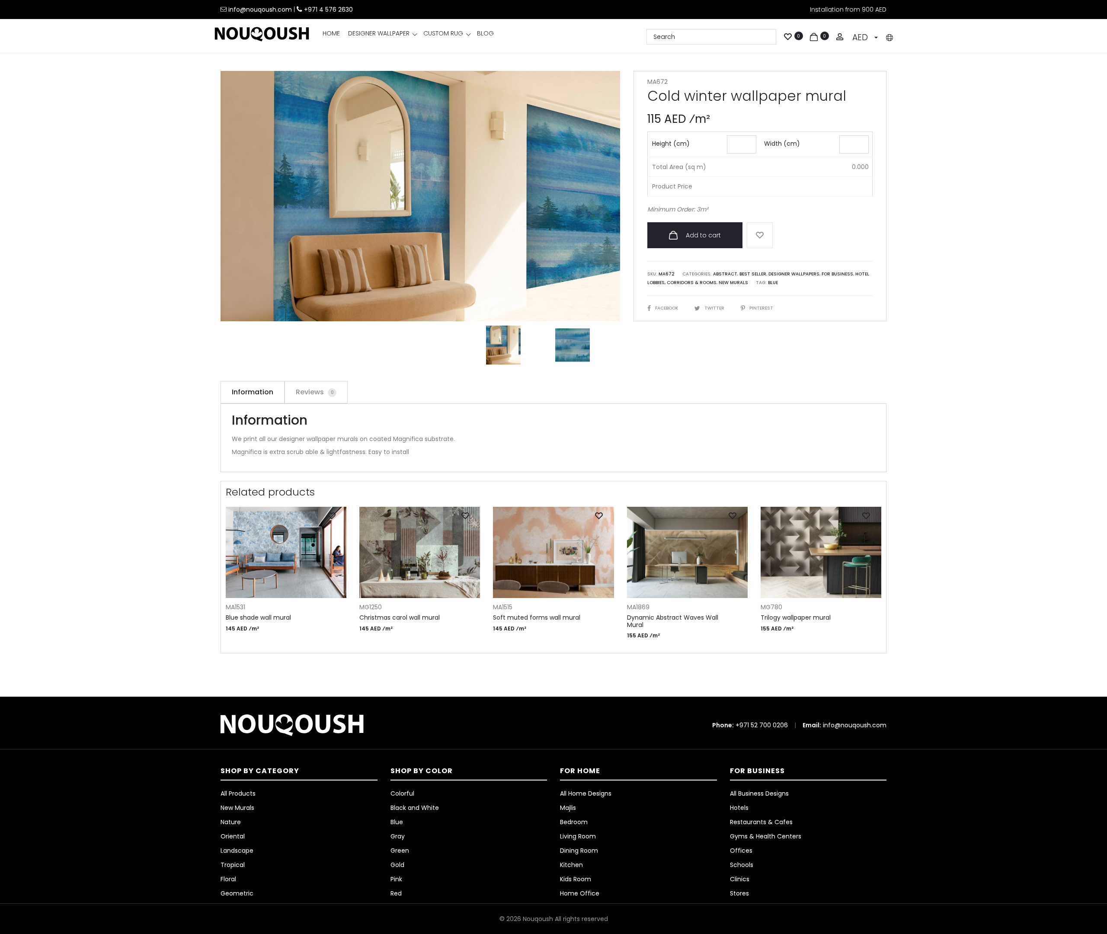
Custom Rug (443, 33)
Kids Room (575, 879)
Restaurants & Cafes (761, 822)
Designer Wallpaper (379, 33)
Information (252, 392)
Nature (231, 822)
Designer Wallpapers (793, 274)
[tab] (253, 392)
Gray (397, 836)
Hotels (739, 807)
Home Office (579, 893)
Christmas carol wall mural (399, 617)
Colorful (402, 793)
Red (396, 893)
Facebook (667, 308)
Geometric (237, 893)
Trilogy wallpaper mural (796, 617)
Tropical (233, 864)
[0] (788, 36)
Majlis (568, 807)
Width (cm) (782, 143)
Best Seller (752, 274)
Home (331, 33)
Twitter (715, 308)
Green (399, 850)
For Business (837, 274)
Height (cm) (671, 143)
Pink (396, 879)
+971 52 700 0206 (762, 725)
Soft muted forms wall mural (536, 617)
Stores (739, 893)
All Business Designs (759, 793)
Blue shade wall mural (258, 617)
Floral (228, 879)
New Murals (733, 282)
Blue (773, 282)
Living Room (578, 836)
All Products (238, 793)
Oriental (233, 836)
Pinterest (761, 308)
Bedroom (574, 822)
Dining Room (579, 850)
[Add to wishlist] (760, 235)
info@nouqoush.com (261, 9)
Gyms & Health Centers (765, 836)
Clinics (739, 879)
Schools (741, 864)
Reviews (315, 392)
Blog (485, 33)
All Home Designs (585, 793)
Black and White (414, 807)
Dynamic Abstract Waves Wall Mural (672, 621)
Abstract (725, 274)
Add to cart (702, 235)
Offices (741, 850)
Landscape (237, 850)
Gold (397, 864)
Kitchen (571, 864)
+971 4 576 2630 (328, 9)
